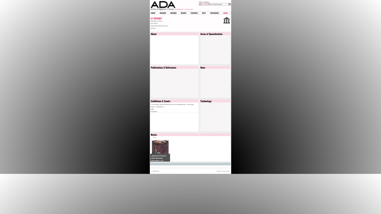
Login (225, 13)
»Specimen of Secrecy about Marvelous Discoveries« (158, 158)
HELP (204, 13)
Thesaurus (214, 13)
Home (153, 13)
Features (194, 13)
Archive (163, 13)
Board (183, 13)
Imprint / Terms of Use (223, 171)
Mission (173, 13)
